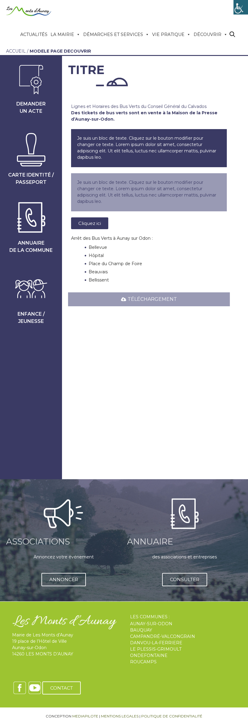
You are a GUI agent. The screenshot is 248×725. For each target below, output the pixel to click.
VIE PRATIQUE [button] (168, 34)
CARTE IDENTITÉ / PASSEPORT (31, 178)
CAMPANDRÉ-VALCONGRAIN (162, 636)
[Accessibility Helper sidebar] (240, 7)
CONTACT (61, 688)
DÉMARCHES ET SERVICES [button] (113, 34)
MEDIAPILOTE (85, 716)
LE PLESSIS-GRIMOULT (155, 649)
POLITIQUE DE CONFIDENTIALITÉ (171, 716)
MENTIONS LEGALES (120, 716)
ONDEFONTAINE (149, 655)
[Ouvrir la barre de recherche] (232, 34)
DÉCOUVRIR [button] (207, 34)
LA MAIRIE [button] (62, 34)
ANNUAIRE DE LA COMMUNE (31, 246)
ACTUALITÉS (33, 34)
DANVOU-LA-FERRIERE (156, 642)
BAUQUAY (141, 630)
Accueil (16, 51)
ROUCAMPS (143, 662)
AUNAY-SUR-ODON (151, 623)
